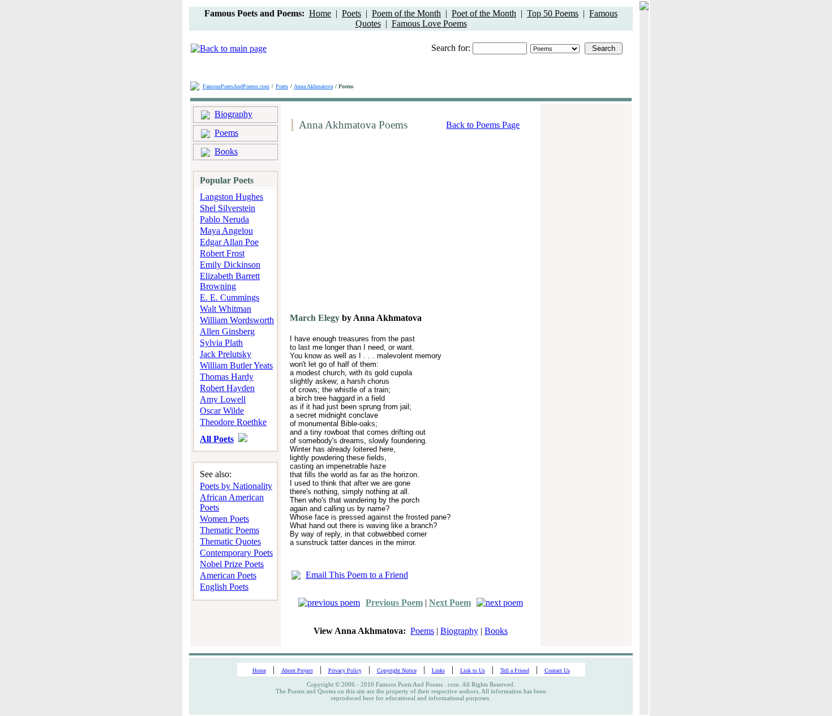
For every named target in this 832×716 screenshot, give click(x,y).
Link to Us (472, 670)
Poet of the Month (484, 13)
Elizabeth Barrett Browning (230, 281)
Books (226, 151)
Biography (233, 114)
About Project (297, 670)
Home (320, 13)
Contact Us (557, 670)
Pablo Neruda (224, 219)
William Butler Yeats (236, 365)
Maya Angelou (226, 230)
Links (438, 670)
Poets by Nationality (236, 486)
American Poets (228, 575)
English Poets (224, 586)
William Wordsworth (237, 320)
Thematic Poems (229, 530)
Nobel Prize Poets (232, 564)
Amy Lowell (223, 399)
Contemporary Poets (236, 553)
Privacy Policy (345, 670)
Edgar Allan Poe (229, 242)
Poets (351, 13)
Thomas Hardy (227, 376)
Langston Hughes (231, 196)
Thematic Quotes (230, 541)
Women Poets (224, 519)
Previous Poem (394, 602)
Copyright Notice (397, 670)
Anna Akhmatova (313, 86)
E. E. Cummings (229, 297)
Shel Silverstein (227, 208)
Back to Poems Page (483, 125)
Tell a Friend (514, 670)
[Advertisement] (383, 226)
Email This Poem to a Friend (357, 575)
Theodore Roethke (233, 422)
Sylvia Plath (221, 343)
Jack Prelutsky (225, 354)
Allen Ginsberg (227, 331)
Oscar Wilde (222, 410)
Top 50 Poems (552, 13)
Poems (226, 133)
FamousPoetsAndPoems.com (236, 86)
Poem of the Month (406, 13)
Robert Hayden (227, 388)
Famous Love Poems (429, 23)
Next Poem (450, 602)
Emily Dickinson (230, 264)
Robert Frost (222, 253)
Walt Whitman (225, 309)
